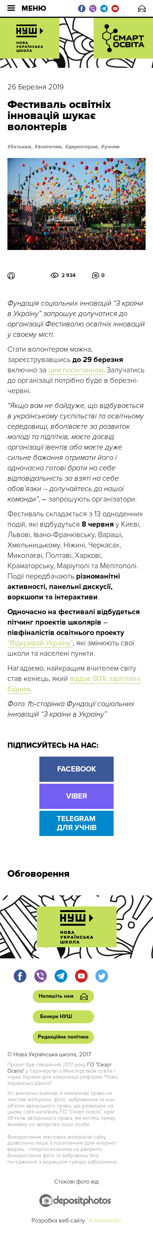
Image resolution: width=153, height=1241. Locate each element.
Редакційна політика (63, 1037)
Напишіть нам (142, 8)
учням (112, 147)
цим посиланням (75, 370)
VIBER (76, 796)
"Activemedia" (104, 1220)
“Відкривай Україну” (40, 643)
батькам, (22, 147)
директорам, (83, 147)
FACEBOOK (76, 769)
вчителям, (50, 147)
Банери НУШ (56, 1016)
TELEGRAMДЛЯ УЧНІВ (77, 823)
